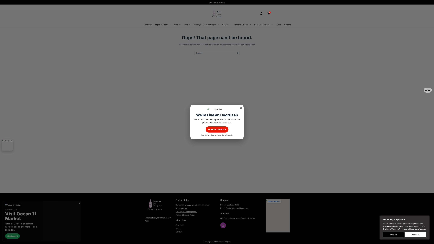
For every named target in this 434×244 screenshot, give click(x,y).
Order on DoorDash (217, 129)
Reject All (393, 235)
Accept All (415, 235)
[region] (404, 227)
